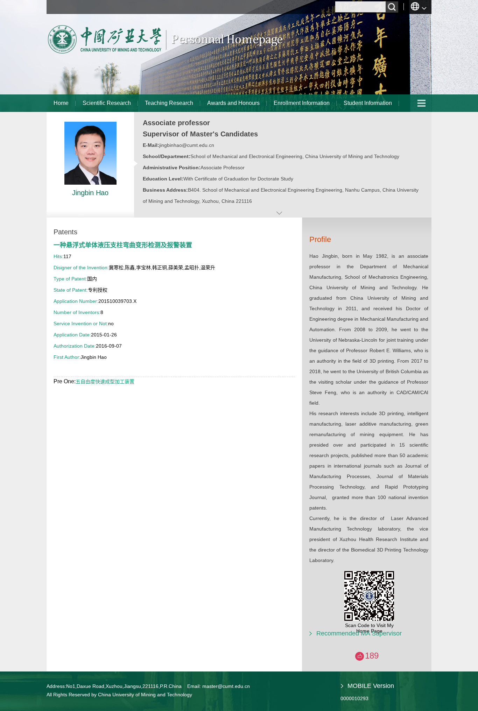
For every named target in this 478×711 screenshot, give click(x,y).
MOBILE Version (370, 685)
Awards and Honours (233, 103)
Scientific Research (107, 103)
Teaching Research (169, 103)
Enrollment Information (302, 103)
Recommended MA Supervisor (359, 633)
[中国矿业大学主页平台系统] (166, 54)
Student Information (368, 103)
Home (61, 103)
